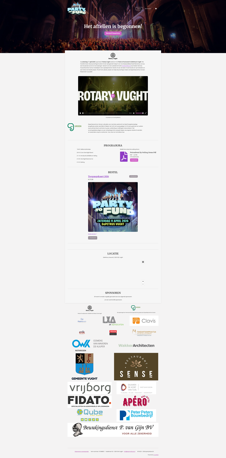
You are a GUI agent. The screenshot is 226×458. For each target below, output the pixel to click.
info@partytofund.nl (129, 451)
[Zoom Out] (143, 284)
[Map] (113, 273)
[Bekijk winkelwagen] (155, 8)
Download (134, 160)
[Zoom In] (143, 281)
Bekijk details (92, 234)
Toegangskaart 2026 (98, 176)
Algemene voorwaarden (82, 451)
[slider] (105, 113)
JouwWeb (156, 454)
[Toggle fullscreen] (143, 262)
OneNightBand (126, 65)
